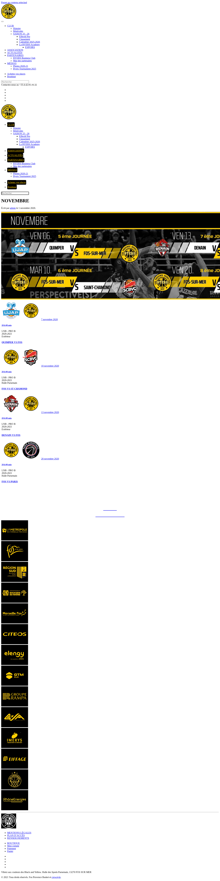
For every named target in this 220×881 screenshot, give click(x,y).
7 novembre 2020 (49, 319)
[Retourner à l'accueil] (8, 18)
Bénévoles (18, 31)
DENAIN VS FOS (11, 435)
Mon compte (13, 846)
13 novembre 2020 (50, 412)
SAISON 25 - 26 (21, 34)
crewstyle (56, 877)
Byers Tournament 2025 (24, 68)
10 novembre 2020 (50, 366)
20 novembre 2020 (50, 458)
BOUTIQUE (13, 843)
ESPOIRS (30, 47)
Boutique (11, 76)
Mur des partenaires (22, 60)
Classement (24, 39)
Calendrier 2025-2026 (29, 42)
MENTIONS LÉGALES (19, 832)
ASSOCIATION (15, 50)
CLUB (10, 25)
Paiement (11, 848)
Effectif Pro (24, 36)
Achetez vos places (16, 74)
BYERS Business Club (24, 58)
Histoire (17, 28)
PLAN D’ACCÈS (16, 835)
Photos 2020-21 (20, 66)
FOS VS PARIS (10, 481)
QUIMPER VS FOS (12, 342)
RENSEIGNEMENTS (18, 838)
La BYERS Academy (29, 44)
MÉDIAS (11, 63)
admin (13, 208)
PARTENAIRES (15, 55)
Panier (10, 851)
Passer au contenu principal (14, 2)
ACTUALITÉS (14, 52)
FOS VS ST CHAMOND (14, 388)
